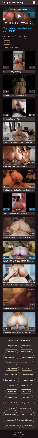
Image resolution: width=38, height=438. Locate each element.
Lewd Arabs (12, 386)
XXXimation (28, 426)
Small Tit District (27, 414)
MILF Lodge (27, 397)
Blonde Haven (26, 351)
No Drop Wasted (11, 403)
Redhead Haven (10, 414)
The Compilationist (25, 420)
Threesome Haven (12, 426)
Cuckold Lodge (26, 363)
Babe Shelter (11, 351)
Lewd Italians (11, 391)
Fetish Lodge (26, 369)
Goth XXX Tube (28, 374)
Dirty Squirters (12, 369)
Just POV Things (15, 2)
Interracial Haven (11, 380)
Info (8, 42)
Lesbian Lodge (28, 380)
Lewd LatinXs (26, 391)
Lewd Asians (25, 386)
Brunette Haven (27, 357)
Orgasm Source (27, 403)
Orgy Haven (11, 409)
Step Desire (10, 420)
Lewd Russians (12, 397)
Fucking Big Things (11, 374)
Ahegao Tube (12, 346)
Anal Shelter (26, 346)
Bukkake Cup (11, 363)
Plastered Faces (25, 409)
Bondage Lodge (10, 357)
